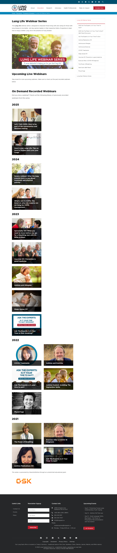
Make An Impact (84, 8)
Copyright (46, 541)
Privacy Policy (63, 541)
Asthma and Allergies (23, 285)
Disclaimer (54, 541)
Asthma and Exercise (54, 363)
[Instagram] (82, 2)
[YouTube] (92, 2)
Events (15, 512)
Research (49, 8)
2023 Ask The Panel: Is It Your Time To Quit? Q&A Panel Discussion (90, 32)
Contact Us (16, 508)
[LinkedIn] (85, 2)
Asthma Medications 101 (24, 466)
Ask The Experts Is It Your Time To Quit (89, 36)
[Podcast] (95, 2)
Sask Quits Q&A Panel (84, 67)
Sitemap (72, 541)
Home (13, 13)
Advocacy (58, 8)
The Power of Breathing (23, 442)
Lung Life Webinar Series (84, 20)
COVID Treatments (21, 363)
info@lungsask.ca (59, 520)
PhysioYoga (19, 412)
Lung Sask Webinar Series (84, 76)
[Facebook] (79, 2)
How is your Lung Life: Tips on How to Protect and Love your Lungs (26, 150)
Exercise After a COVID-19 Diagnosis (88, 60)
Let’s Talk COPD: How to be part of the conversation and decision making (25, 126)
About (33, 8)
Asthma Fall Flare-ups (96, 513)
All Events (89, 528)
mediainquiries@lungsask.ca (62, 525)
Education (40, 8)
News (14, 515)
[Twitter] (89, 2)
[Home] (19, 8)
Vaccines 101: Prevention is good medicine (90, 57)
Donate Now (99, 8)
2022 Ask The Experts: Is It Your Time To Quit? (89, 26)
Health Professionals (70, 8)
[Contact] (99, 2)
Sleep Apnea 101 (21, 309)
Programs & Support (29, 13)
